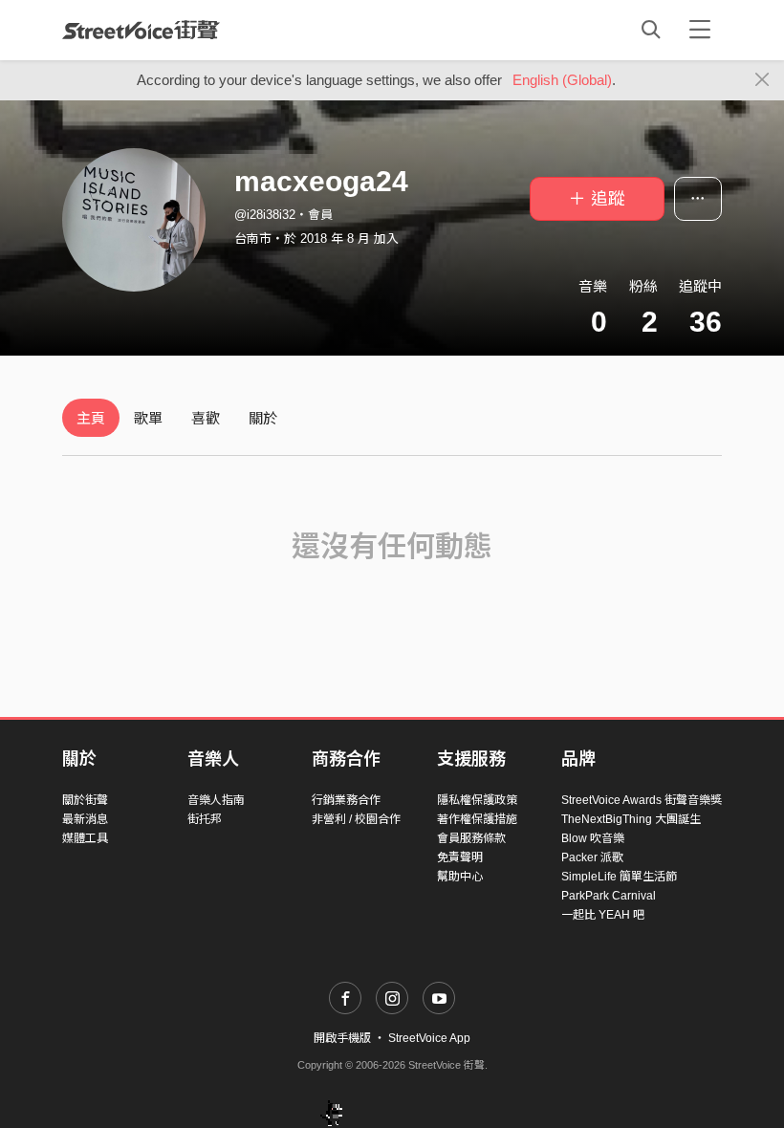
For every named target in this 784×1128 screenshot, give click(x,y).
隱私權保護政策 (477, 800)
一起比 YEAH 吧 (602, 915)
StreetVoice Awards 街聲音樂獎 (641, 800)
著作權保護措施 (477, 819)
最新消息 (85, 819)
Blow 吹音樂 (592, 838)
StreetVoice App (429, 1038)
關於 (263, 418)
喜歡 (205, 418)
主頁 (90, 418)
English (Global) (562, 80)
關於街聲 (85, 800)
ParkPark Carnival (608, 895)
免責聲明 (460, 857)
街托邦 (204, 819)
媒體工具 (85, 838)
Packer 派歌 (592, 857)
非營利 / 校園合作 (356, 819)
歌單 (148, 418)
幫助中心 (460, 876)
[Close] (762, 80)
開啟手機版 (342, 1038)
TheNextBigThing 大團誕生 (631, 819)
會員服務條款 (471, 838)
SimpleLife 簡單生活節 (619, 876)
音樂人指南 (216, 800)
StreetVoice (141, 29)
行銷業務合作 (346, 800)
